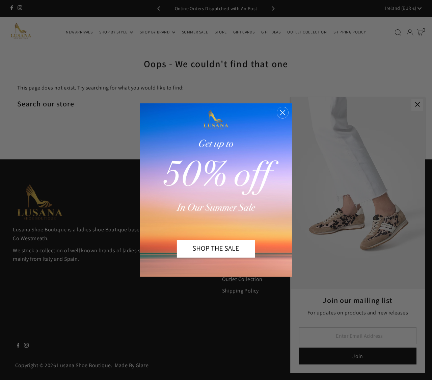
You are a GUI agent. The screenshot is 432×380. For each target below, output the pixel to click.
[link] (216, 189)
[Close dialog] (283, 113)
